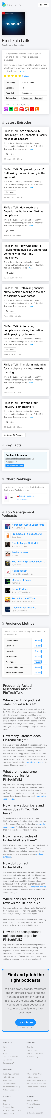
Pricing (5, 1050)
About (5, 1053)
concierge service (38, 887)
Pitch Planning (32, 1056)
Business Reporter (13, 45)
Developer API (8, 1063)
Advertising (7, 1080)
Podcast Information (35, 1053)
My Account (7, 1060)
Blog (4, 1101)
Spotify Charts (8, 1113)
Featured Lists (8, 1107)
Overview (30, 1047)
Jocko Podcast (20, 589)
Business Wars (20, 552)
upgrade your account (35, 762)
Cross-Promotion (9, 1083)
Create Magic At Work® (25, 543)
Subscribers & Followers (36, 1080)
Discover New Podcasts (36, 1083)
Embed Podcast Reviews (37, 1087)
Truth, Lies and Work (23, 598)
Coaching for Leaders (24, 607)
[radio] (5, 76)
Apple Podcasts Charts (12, 1110)
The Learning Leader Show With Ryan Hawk (29, 561)
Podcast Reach (33, 1077)
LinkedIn (30, 1107)
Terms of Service (33, 1104)
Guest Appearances (11, 1074)
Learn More (25, 1022)
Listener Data (32, 1050)
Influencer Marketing (11, 1087)
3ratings (25, 76)
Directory (6, 1104)
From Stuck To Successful (27, 534)
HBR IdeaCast (19, 570)
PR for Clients (8, 1077)
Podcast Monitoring (11, 1090)
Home (5, 1047)
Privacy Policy (32, 1101)
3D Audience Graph (34, 1074)
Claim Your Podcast (10, 1056)
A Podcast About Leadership (28, 524)
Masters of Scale (21, 580)
